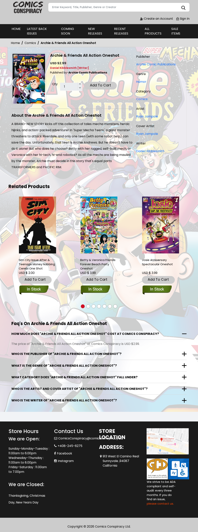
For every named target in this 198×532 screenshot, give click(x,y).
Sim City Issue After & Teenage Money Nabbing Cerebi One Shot (37, 264)
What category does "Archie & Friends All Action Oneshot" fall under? (74, 377)
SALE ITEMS (175, 31)
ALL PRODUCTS (153, 31)
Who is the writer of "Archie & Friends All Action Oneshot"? (64, 400)
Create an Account (158, 18)
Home (15, 43)
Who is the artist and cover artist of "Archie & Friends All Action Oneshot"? (79, 389)
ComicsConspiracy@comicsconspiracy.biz (90, 438)
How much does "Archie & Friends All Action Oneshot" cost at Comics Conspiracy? (85, 334)
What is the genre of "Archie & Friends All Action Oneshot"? (64, 365)
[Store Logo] (28, 7)
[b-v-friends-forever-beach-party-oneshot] (99, 225)
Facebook (64, 453)
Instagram (66, 461)
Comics (30, 43)
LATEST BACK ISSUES (37, 31)
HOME (16, 29)
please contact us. (160, 504)
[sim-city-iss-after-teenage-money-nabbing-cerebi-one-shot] (37, 225)
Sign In (184, 18)
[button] (83, 306)
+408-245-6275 (70, 446)
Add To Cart (100, 85)
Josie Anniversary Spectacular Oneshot (157, 262)
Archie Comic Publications (156, 64)
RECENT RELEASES (121, 31)
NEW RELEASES (95, 31)
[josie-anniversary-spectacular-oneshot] (160, 225)
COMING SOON (67, 31)
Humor (141, 81)
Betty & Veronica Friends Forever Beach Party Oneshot (97, 264)
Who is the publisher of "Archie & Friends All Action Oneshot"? (66, 354)
